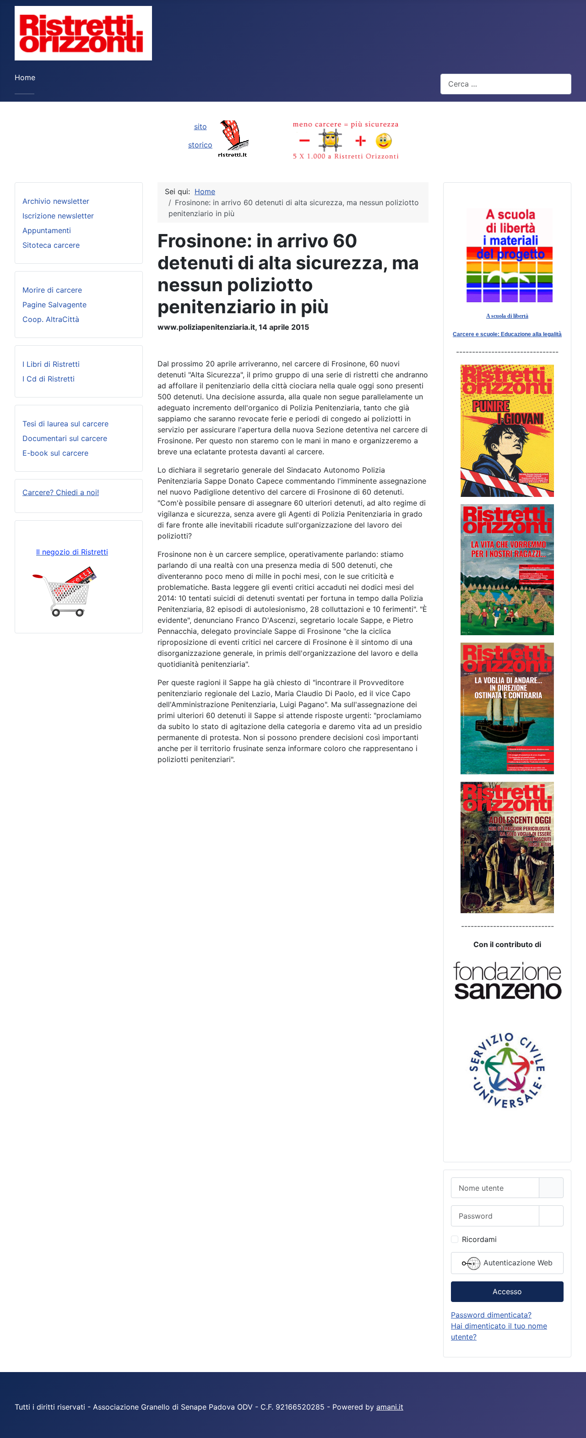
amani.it (389, 1406)
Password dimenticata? (491, 1314)
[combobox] (505, 84)
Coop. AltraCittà (50, 319)
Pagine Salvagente (54, 304)
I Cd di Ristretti (48, 378)
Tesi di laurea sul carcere (65, 423)
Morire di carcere (52, 289)
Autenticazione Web (517, 1262)
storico (200, 144)
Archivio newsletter (55, 201)
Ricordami (479, 1239)
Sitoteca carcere (51, 245)
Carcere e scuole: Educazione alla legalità (507, 334)
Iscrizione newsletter (58, 215)
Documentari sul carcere (64, 438)
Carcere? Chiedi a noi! (60, 492)
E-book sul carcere (55, 453)
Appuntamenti (46, 230)
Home (25, 77)
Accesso (507, 1291)
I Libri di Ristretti (51, 364)
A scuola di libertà (507, 316)
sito (200, 126)
